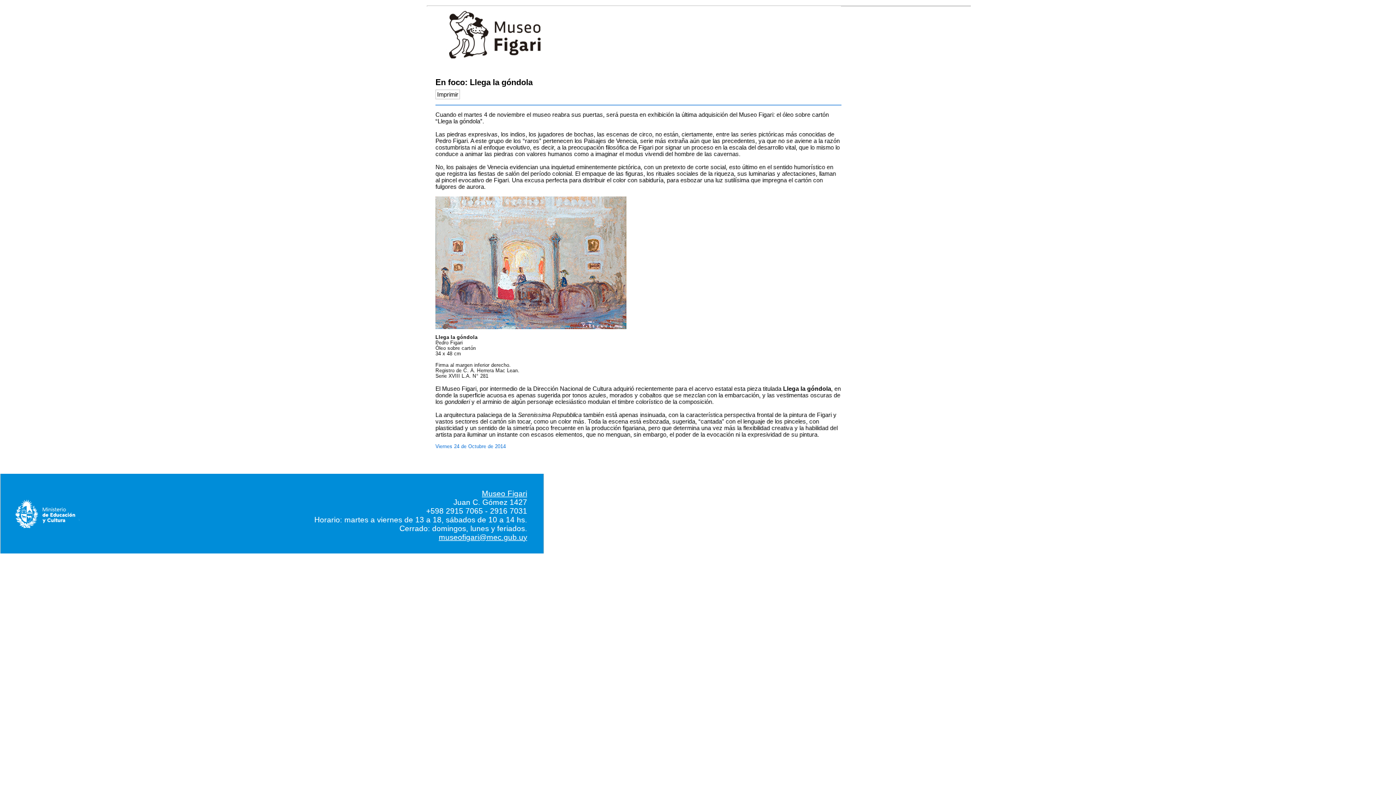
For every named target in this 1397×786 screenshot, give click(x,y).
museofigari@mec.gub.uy (483, 537)
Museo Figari (504, 493)
